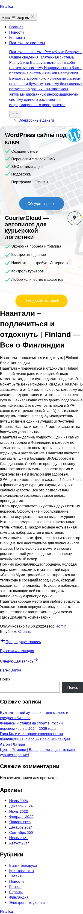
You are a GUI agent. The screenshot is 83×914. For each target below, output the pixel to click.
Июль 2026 (18, 800)
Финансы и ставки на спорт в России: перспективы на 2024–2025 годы (32, 725)
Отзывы (41, 181)
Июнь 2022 (18, 811)
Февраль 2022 (21, 816)
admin (61, 626)
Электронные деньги (36, 120)
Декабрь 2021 (21, 827)
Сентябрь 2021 (22, 832)
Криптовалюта (21, 870)
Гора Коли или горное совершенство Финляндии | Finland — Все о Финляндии (35, 736)
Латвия (15, 876)
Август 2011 (19, 843)
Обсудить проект (41, 203)
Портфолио (21, 181)
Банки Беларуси (23, 865)
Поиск (5, 679)
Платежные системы (46, 73)
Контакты (17, 37)
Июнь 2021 (18, 837)
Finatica (6, 6)
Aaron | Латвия (12, 744)
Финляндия (19, 897)
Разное (15, 886)
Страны (25, 631)
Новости (16, 32)
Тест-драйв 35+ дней (41, 301)
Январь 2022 (20, 821)
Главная (16, 26)
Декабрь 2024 (21, 806)
